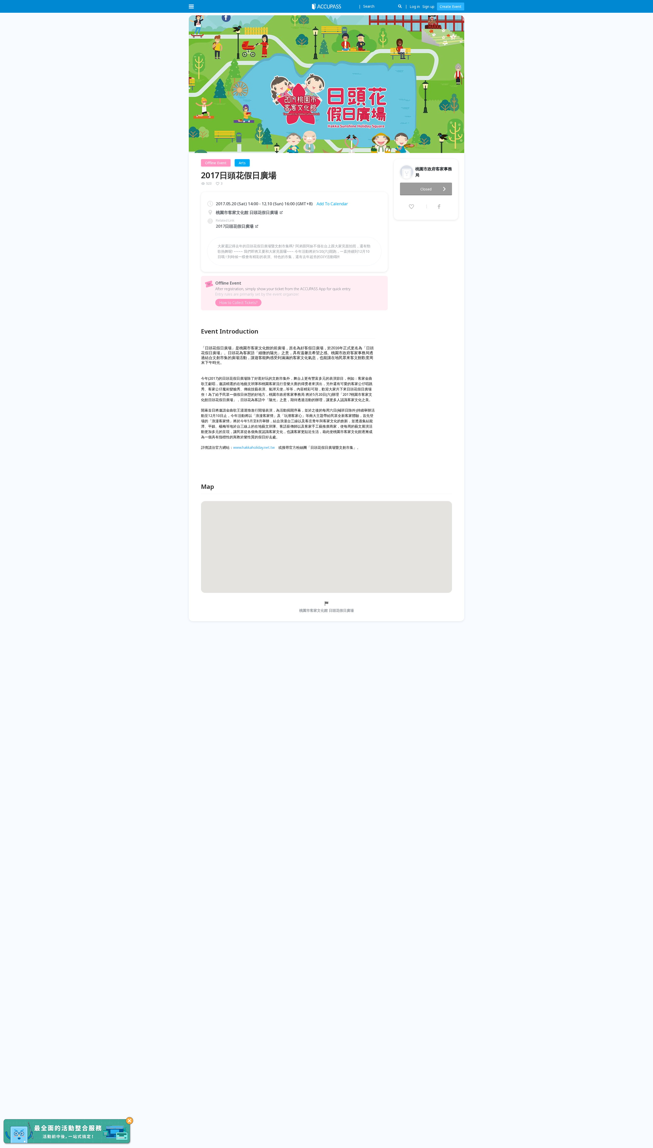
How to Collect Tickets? (238, 302)
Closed (426, 189)
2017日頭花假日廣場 (235, 226)
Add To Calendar (332, 204)
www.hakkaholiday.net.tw (254, 447)
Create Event (450, 6)
